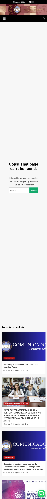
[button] (4, 18)
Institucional (9, 358)
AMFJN (8, 370)
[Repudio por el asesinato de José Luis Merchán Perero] (23, 346)
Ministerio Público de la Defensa (16, 404)
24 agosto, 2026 (18, 424)
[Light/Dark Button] (31, 2)
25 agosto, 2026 (18, 370)
